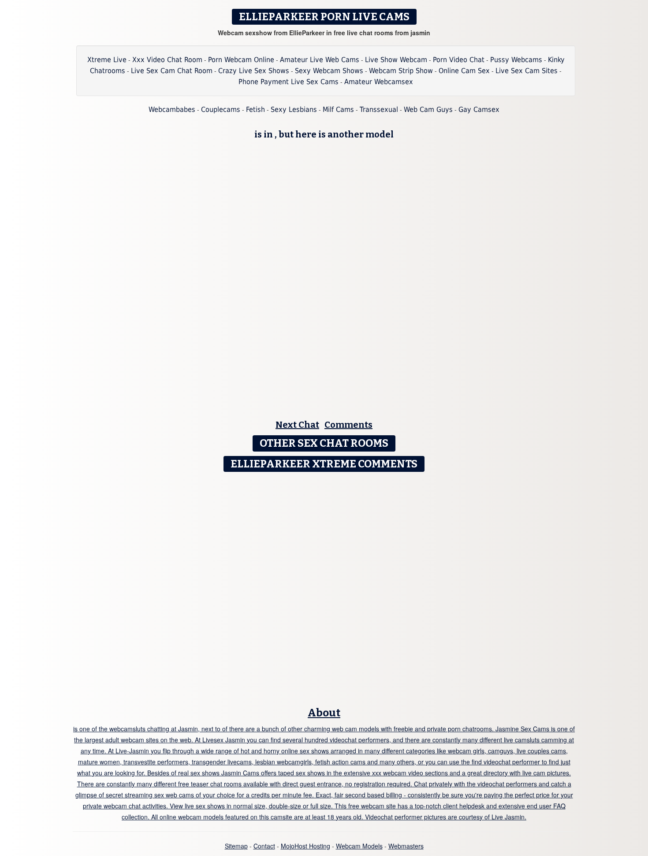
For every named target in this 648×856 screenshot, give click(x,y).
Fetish (255, 109)
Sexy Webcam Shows (329, 71)
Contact (264, 845)
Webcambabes (172, 109)
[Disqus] (324, 586)
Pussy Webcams (516, 60)
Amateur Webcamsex (378, 82)
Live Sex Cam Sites (526, 71)
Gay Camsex (478, 109)
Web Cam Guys (428, 109)
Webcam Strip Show (401, 71)
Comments (348, 424)
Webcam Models (359, 845)
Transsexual (379, 109)
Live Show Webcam (396, 60)
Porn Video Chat (458, 60)
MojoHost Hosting (305, 845)
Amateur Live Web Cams (319, 60)
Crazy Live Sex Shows (253, 71)
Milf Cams (338, 109)
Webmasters (406, 845)
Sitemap (236, 845)
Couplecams (220, 109)
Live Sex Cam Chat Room (171, 71)
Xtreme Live (107, 60)
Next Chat (297, 424)
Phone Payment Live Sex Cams (288, 82)
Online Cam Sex (464, 71)
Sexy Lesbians (294, 109)
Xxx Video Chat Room (167, 60)
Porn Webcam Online (241, 60)
